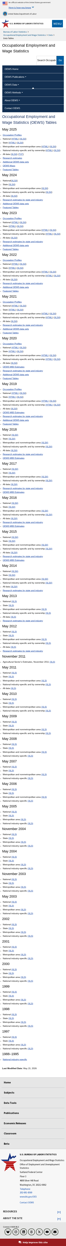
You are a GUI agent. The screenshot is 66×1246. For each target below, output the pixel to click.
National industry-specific (15, 1059)
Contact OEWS (27, 1202)
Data (51, 35)
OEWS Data (11, 84)
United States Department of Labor (22, 14)
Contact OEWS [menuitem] (12, 108)
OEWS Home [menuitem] (11, 69)
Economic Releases (15, 1123)
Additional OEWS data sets (16, 162)
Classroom (10, 1133)
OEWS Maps (9, 165)
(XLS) (14, 601)
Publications (11, 1113)
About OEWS (11, 100)
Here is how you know (20, 7)
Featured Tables (11, 169)
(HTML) (15, 347)
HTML (15, 139)
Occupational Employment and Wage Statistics (24, 35)
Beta (6, 1143)
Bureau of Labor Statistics (15, 31)
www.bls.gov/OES (28, 1196)
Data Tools (10, 1103)
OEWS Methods (13, 92)
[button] (59, 1212)
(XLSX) (14, 435)
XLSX (23, 139)
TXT (21, 154)
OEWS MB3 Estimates (13, 367)
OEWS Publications (14, 77)
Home (7, 1082)
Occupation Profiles (12, 135)
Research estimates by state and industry (23, 200)
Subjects (9, 1092)
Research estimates (12, 158)
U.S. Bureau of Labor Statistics (26, 23)
